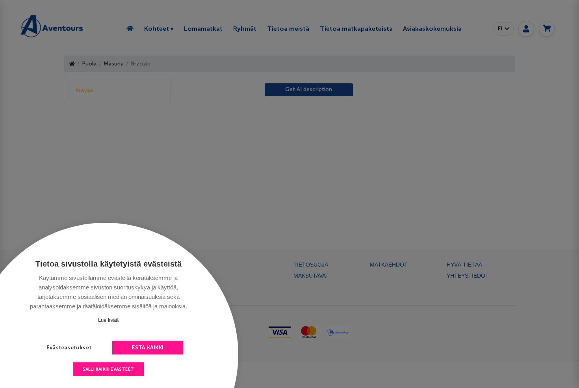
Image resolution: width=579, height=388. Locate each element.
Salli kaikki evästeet (108, 369)
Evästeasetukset (68, 347)
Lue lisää (108, 320)
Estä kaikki (147, 347)
